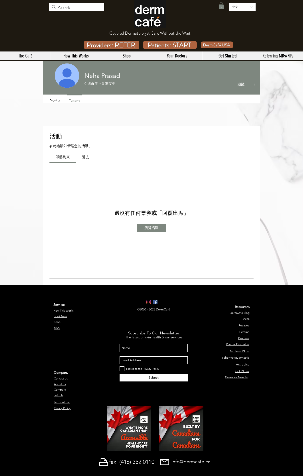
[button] (221, 5)
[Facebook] (155, 302)
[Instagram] (148, 302)
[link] (63, 157)
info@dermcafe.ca (190, 462)
